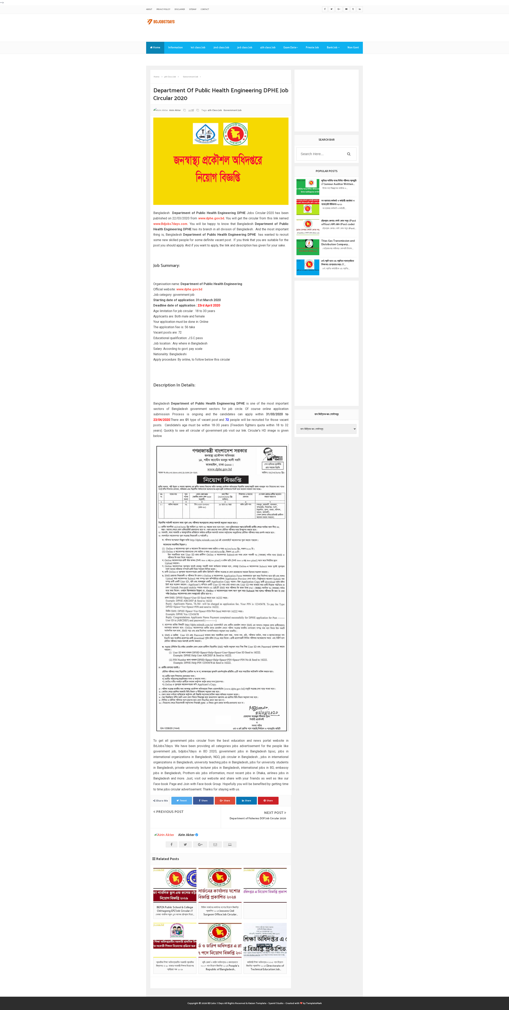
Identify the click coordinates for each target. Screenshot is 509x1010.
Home (156, 48)
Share (204, 801)
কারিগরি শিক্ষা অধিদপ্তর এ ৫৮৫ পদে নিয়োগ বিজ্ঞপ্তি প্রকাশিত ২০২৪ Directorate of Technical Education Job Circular (265, 966)
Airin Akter (186, 835)
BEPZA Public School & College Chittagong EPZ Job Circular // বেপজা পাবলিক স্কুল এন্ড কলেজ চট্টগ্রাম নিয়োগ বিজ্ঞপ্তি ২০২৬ (175, 911)
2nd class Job (221, 48)
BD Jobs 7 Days (216, 1003)
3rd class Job (244, 48)
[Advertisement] (290, 27)
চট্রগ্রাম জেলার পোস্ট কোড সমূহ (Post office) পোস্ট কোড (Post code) (338, 222)
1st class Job (198, 48)
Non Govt (353, 48)
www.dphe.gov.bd (211, 218)
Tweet (183, 801)
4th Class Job (215, 110)
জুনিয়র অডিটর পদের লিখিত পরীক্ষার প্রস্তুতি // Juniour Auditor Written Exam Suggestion (338, 182)
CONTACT (205, 9)
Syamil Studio (276, 1003)
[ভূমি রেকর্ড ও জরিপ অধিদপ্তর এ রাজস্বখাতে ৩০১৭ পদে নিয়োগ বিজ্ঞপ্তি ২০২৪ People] (220, 940)
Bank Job (332, 48)
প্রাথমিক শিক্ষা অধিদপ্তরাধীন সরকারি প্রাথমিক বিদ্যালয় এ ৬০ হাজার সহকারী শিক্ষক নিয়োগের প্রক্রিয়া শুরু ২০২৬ (175, 966)
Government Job (232, 110)
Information (175, 48)
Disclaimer (180, 9)
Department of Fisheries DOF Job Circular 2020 (258, 818)
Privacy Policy (163, 9)
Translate (156, 59)
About (149, 9)
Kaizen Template (257, 1003)
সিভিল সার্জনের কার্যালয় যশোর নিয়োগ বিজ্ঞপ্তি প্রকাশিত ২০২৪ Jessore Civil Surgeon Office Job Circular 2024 (220, 911)
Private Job (312, 48)
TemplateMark (314, 1003)
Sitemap (192, 9)
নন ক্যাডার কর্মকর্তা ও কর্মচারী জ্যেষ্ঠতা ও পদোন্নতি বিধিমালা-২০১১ (338, 202)
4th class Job (268, 48)
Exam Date (290, 48)
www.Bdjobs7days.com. (170, 224)
